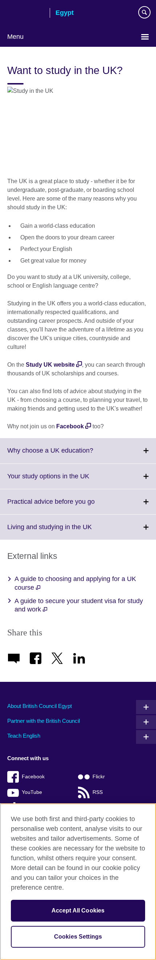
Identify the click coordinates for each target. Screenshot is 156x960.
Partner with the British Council (43, 721)
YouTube (32, 792)
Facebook (33, 776)
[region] (78, 881)
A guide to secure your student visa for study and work (79, 605)
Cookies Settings (78, 937)
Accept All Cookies (78, 910)
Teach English (23, 736)
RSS (98, 792)
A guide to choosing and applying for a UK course (75, 583)
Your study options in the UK (64, 480)
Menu (15, 36)
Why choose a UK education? (66, 454)
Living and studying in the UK (65, 531)
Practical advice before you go (67, 506)
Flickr (99, 776)
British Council (25, 13)
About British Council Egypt (39, 706)
